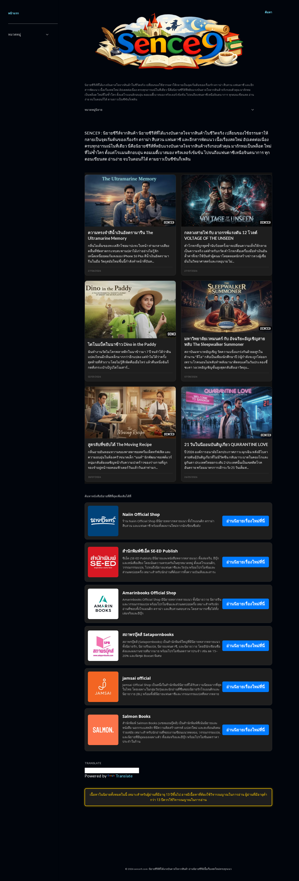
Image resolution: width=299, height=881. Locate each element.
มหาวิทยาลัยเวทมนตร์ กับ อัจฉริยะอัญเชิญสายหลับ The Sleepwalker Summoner (224, 341)
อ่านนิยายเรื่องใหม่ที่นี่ (245, 521)
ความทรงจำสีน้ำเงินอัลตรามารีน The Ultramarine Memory (120, 235)
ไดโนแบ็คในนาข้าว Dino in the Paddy (122, 344)
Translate (124, 775)
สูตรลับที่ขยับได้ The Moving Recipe (120, 444)
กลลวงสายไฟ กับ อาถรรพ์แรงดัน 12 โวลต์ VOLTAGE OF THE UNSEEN (220, 235)
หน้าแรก (13, 13)
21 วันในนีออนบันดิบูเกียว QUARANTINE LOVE (226, 444)
